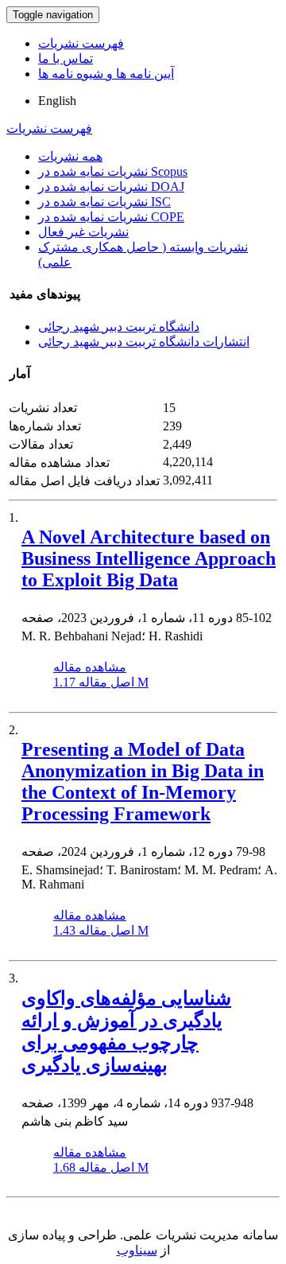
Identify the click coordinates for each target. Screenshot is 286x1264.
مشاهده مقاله (89, 667)
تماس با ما (65, 58)
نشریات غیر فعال (83, 232)
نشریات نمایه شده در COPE (111, 217)
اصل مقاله (101, 682)
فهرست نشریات (81, 43)
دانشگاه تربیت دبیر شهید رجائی (118, 326)
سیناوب (137, 1250)
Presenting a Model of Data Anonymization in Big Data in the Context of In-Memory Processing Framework (142, 781)
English (57, 100)
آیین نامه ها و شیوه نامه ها (106, 73)
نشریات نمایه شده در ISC (104, 201)
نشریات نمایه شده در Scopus (112, 171)
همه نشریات (70, 156)
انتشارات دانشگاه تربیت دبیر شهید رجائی (143, 341)
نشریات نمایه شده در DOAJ (111, 186)
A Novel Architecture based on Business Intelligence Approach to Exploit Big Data (148, 558)
